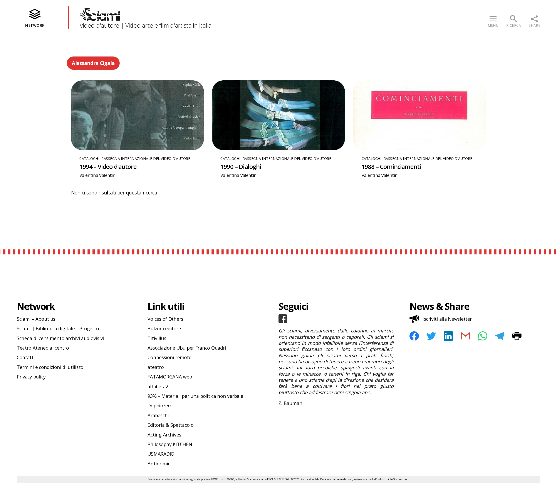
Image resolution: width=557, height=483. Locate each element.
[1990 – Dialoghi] (278, 115)
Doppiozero (160, 405)
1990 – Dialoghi (240, 166)
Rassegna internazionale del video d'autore (145, 158)
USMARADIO (161, 454)
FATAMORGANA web (170, 376)
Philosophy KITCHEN (170, 444)
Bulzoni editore (164, 328)
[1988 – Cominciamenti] (419, 115)
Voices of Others (165, 319)
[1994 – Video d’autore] (137, 115)
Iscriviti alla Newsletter (447, 319)
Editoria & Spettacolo (170, 425)
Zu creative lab (255, 479)
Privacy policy (31, 376)
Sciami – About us (36, 319)
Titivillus (157, 338)
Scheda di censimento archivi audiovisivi (60, 338)
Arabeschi (158, 415)
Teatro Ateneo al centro (43, 348)
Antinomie (159, 463)
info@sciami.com (398, 479)
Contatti (26, 357)
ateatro (156, 367)
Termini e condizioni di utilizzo (50, 367)
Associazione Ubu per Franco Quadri (187, 348)
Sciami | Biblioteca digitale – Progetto (58, 328)
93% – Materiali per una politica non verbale (195, 396)
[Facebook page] (336, 318)
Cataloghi (89, 158)
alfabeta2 (158, 386)
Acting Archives (164, 435)
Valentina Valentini (98, 175)
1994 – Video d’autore (108, 166)
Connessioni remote (169, 357)
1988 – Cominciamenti (391, 166)
